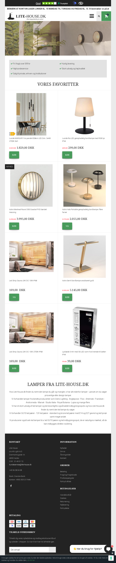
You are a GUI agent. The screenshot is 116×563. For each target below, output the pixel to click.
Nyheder (63, 448)
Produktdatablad (24, 134)
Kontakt (63, 458)
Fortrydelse (64, 508)
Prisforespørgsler (67, 478)
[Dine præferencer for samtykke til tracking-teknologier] (111, 558)
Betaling (63, 471)
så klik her (31, 560)
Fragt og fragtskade (68, 475)
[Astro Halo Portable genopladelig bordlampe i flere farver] (84, 185)
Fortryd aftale (65, 481)
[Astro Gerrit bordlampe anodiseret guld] (84, 256)
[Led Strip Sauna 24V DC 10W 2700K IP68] (31, 328)
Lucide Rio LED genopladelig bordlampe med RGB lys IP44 (83, 139)
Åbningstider (65, 455)
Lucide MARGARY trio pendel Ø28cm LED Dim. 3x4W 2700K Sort (30, 139)
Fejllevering (64, 505)
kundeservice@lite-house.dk (20, 465)
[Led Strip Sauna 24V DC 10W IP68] (31, 256)
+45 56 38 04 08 (15, 470)
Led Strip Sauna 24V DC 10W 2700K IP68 (25, 352)
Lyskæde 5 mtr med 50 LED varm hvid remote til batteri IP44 (84, 353)
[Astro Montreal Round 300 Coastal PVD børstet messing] (31, 185)
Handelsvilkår (65, 495)
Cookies (63, 498)
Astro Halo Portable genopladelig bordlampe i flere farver (82, 210)
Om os (62, 451)
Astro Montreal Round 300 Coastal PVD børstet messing (28, 210)
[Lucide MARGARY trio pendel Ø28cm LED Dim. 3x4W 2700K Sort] (31, 114)
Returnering (64, 501)
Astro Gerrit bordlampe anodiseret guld (78, 281)
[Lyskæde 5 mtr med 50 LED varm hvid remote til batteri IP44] (84, 328)
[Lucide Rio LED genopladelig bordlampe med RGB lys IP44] (84, 114)
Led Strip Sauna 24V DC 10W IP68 (23, 281)
